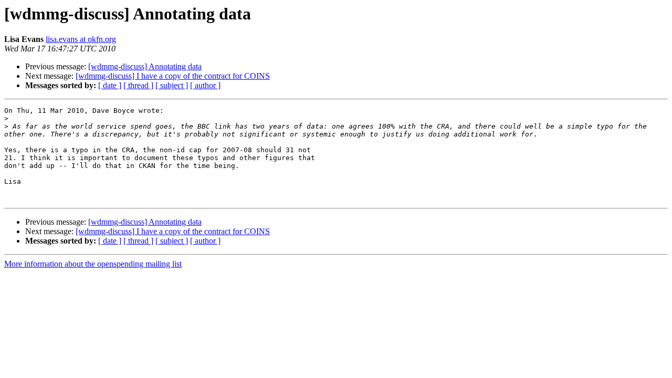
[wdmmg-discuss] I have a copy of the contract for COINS (173, 75)
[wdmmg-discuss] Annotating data (145, 66)
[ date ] (109, 85)
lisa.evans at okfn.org (81, 39)
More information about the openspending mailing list (93, 263)
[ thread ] (138, 85)
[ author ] (205, 85)
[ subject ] (171, 85)
